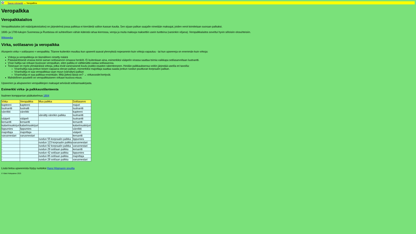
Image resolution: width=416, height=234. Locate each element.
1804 (46, 95)
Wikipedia (7, 37)
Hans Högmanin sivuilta (61, 168)
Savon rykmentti (15, 3)
